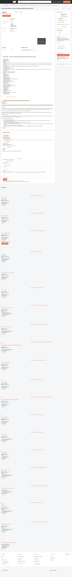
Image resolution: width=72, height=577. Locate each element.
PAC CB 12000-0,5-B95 (5, 233)
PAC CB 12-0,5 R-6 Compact (6, 307)
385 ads (7, 136)
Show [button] (9, 145)
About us (2, 556)
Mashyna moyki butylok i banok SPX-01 (8, 542)
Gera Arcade (3, 505)
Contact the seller (6, 15)
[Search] (18, 1)
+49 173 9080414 (13, 145)
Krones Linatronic (4, 417)
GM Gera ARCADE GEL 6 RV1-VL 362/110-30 (9, 399)
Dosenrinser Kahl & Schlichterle (7, 488)
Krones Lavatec (4, 381)
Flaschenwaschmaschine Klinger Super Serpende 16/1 (11, 345)
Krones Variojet (4, 452)
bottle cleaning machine (12, 19)
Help (2, 558)
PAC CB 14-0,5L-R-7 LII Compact (7, 272)
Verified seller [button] (7, 135)
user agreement (21, 180)
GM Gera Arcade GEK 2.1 (6, 362)
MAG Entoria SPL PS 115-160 (6, 326)
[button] (50, 8)
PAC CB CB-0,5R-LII (5, 215)
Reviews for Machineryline (22, 561)
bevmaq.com (5, 148)
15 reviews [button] (11, 139)
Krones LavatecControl (5, 469)
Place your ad (5, 243)
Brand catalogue (20, 563)
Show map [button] (19, 158)
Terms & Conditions (21, 556)
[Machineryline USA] (6, 1)
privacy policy (15, 180)
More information (59, 28)
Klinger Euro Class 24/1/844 (6, 524)
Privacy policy (20, 558)
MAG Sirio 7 (3, 254)
